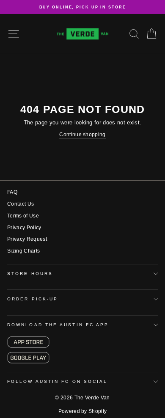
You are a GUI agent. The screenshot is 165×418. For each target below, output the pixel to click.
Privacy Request (27, 239)
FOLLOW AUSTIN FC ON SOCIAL (57, 381)
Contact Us (20, 204)
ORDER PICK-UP (32, 299)
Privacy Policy (24, 228)
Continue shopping (82, 135)
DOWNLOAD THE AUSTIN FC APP (58, 324)
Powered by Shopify (82, 411)
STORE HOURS (30, 273)
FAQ (12, 192)
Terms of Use (23, 216)
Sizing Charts (23, 251)
